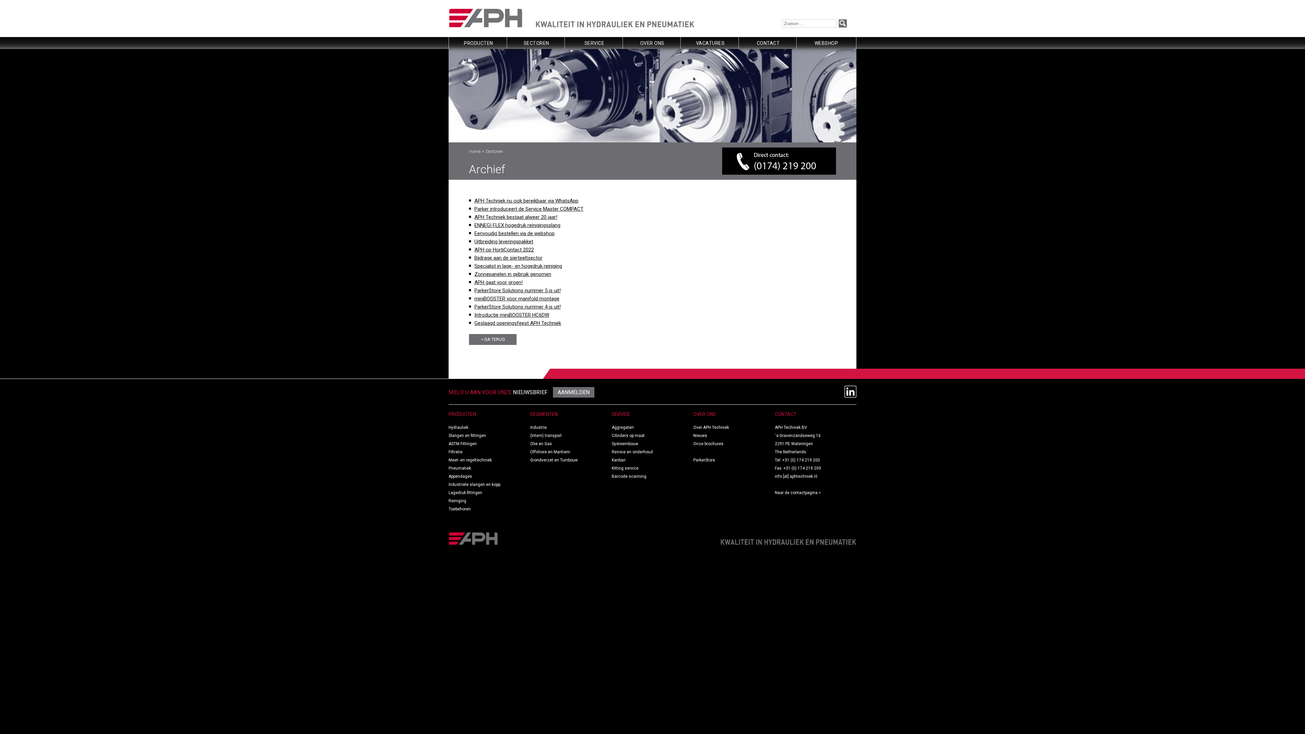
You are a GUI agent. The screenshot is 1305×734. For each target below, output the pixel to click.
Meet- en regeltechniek (470, 460)
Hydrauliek (458, 427)
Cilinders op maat (628, 435)
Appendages (460, 476)
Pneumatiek (460, 468)
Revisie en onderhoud (632, 452)
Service (595, 43)
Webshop (826, 43)
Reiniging (457, 501)
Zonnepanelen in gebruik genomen (512, 274)
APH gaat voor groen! (498, 282)
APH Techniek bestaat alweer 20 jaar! (515, 217)
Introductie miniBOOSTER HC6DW (511, 315)
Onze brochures (708, 443)
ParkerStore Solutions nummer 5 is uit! (517, 290)
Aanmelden (574, 392)
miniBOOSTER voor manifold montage (516, 299)
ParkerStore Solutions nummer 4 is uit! (517, 307)
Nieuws (700, 435)
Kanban (619, 460)
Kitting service (625, 468)
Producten (478, 43)
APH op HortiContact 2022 (504, 250)
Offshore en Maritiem (550, 452)
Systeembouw (625, 443)
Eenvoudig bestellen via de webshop (514, 233)
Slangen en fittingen (467, 435)
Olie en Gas (541, 443)
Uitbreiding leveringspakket (503, 242)
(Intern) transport (546, 435)
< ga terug (493, 339)
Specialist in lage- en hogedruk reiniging (518, 266)
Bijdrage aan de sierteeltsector (508, 258)
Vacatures (710, 43)
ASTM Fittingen (463, 443)
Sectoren (536, 43)
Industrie (538, 427)
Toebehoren (460, 509)
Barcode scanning (629, 476)
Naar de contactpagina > (798, 492)
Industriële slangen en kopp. (475, 484)
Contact (768, 43)
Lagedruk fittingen (465, 492)
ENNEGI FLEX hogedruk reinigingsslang (517, 225)
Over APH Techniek (711, 427)
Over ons (652, 43)
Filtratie (456, 452)
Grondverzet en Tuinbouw (554, 460)
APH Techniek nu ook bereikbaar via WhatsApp (526, 201)
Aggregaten (623, 427)
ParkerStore (704, 460)
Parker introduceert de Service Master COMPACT (529, 209)
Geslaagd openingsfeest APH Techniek (517, 323)
